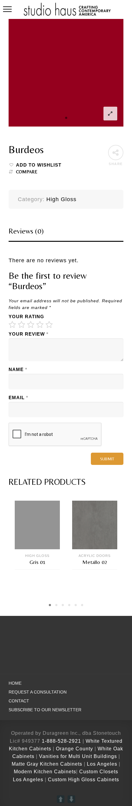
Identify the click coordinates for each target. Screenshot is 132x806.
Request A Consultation (38, 692)
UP (60, 799)
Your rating (26, 316)
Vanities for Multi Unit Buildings (78, 756)
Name (18, 369)
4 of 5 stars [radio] (40, 324)
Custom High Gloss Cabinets (83, 779)
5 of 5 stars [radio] (49, 324)
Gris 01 (37, 562)
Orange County (75, 748)
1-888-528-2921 (61, 741)
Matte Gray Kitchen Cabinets (47, 764)
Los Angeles (102, 764)
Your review (29, 334)
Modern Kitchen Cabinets (45, 771)
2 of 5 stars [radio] (21, 324)
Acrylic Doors (95, 556)
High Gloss (61, 199)
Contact (19, 701)
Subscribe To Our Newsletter (45, 710)
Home (15, 683)
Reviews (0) (26, 231)
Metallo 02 (94, 562)
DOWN (71, 799)
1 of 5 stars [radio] (12, 324)
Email (18, 397)
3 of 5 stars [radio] (30, 324)
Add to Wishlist (38, 165)
